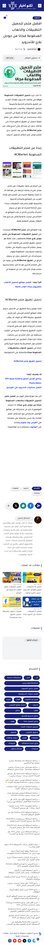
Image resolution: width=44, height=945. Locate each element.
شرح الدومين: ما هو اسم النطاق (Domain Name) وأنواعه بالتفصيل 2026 (23, 865)
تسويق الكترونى (32, 732)
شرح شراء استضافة (30, 743)
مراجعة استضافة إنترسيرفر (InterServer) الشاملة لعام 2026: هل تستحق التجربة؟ (23, 826)
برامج (18, 710)
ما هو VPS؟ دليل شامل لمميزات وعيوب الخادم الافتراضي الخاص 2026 (23, 884)
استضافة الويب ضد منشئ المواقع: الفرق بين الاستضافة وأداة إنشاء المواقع (23, 897)
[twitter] (24, 941)
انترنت (8, 700)
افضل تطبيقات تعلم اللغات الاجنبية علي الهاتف (12, 590)
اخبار (28, 678)
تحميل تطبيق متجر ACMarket (28, 361)
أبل (37, 678)
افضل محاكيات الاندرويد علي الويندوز (24, 388)
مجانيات (37, 493)
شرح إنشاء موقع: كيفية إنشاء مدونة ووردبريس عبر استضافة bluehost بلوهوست (23, 852)
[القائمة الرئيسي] (40, 6)
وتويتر (23, 423)
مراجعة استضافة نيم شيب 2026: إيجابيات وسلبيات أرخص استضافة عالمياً (23, 787)
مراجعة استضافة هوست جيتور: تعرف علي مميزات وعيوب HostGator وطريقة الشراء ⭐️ (22, 781)
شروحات (11, 743)
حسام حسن (32, 49)
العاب (18, 700)
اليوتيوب (33, 427)
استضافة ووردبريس (30, 683)
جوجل (24, 738)
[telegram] (34, 941)
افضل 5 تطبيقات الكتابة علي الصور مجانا (32, 613)
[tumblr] (10, 941)
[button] (31, 506)
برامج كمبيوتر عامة (31, 721)
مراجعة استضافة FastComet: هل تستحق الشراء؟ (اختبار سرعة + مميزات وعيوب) (23, 775)
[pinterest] (14, 941)
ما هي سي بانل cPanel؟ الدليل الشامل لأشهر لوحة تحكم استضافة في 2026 (24, 916)
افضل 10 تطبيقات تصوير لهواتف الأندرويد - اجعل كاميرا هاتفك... (32, 590)
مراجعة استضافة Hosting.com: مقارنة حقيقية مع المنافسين (24, 762)
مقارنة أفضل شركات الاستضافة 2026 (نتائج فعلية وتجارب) (22, 846)
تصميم (13, 732)
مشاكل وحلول (16, 749)
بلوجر (13, 721)
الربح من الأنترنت (31, 700)
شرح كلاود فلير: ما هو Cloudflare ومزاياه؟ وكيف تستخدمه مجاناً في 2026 (23, 904)
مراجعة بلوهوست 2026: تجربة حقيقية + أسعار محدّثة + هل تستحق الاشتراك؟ (24, 807)
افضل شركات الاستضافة (28, 694)
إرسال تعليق (32, 640)
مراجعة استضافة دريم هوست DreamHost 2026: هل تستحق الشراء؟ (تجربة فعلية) (23, 820)
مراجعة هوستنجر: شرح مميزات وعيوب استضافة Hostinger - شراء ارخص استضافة (23, 768)
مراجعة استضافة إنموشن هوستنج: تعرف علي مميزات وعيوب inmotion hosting (23, 794)
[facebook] (29, 941)
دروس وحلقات (11, 738)
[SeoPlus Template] (39, 933)
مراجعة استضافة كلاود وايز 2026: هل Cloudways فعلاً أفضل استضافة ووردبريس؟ (23, 800)
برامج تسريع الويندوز (30, 716)
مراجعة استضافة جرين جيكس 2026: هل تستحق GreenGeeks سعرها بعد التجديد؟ (24, 833)
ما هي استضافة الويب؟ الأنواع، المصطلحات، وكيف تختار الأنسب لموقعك (24, 871)
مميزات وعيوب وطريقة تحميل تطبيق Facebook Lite (12, 615)
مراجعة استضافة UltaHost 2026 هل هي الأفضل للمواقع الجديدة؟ (24, 813)
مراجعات (34, 749)
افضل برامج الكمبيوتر (29, 689)
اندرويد (37, 18)
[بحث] (4, 6)
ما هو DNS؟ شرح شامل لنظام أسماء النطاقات (24, 891)
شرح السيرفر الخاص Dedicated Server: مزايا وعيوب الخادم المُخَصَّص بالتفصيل (24, 910)
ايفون (36, 710)
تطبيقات (15, 488)
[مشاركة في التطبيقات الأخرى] (9, 506)
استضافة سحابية (14, 678)
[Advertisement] (22, 460)
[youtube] (19, 941)
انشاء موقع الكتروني (17, 705)
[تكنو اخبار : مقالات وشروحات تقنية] (22, 5)
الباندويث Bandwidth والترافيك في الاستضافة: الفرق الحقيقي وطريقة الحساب (23, 923)
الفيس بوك (32, 423)
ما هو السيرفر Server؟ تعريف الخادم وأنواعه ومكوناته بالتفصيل (22, 878)
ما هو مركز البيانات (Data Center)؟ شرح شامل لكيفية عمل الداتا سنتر (23, 858)
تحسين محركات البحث (29, 727)
